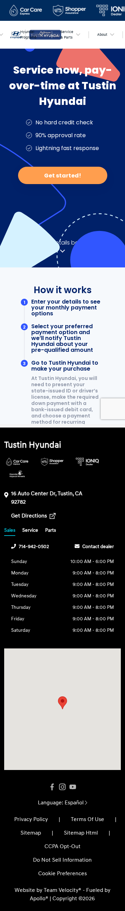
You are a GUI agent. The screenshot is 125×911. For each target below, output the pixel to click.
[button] (62, 703)
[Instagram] (62, 787)
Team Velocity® (62, 890)
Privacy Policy (31, 819)
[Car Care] (17, 461)
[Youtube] (73, 787)
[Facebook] (52, 787)
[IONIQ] (87, 461)
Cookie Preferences (62, 873)
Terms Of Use (87, 819)
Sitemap (30, 832)
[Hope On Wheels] (17, 474)
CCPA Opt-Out (62, 846)
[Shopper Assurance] (52, 461)
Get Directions (29, 515)
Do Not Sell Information (62, 859)
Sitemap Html (81, 832)
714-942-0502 (34, 546)
